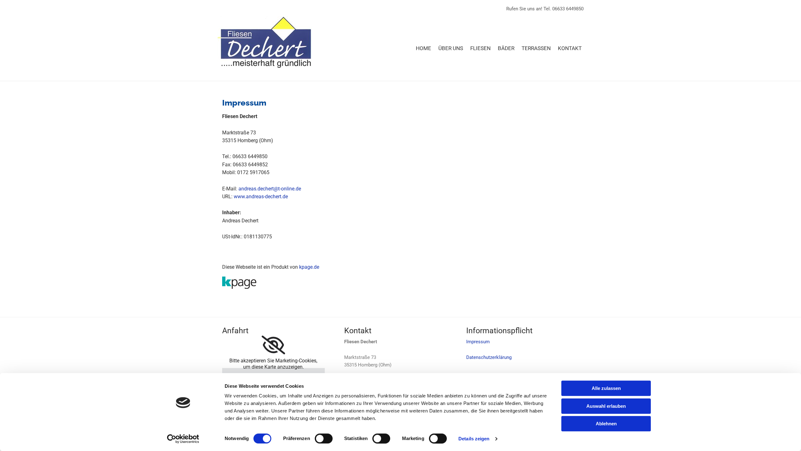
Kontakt (570, 48)
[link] (273, 345)
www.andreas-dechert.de (261, 197)
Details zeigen (473, 438)
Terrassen (536, 48)
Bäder (506, 48)
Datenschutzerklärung (489, 357)
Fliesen (480, 48)
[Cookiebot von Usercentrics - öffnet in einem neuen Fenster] (183, 438)
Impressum (478, 342)
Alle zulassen (606, 388)
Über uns (450, 48)
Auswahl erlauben (606, 406)
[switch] (324, 438)
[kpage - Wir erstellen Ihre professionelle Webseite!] (400, 282)
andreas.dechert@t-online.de (269, 189)
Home (423, 48)
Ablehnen (606, 423)
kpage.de (309, 267)
